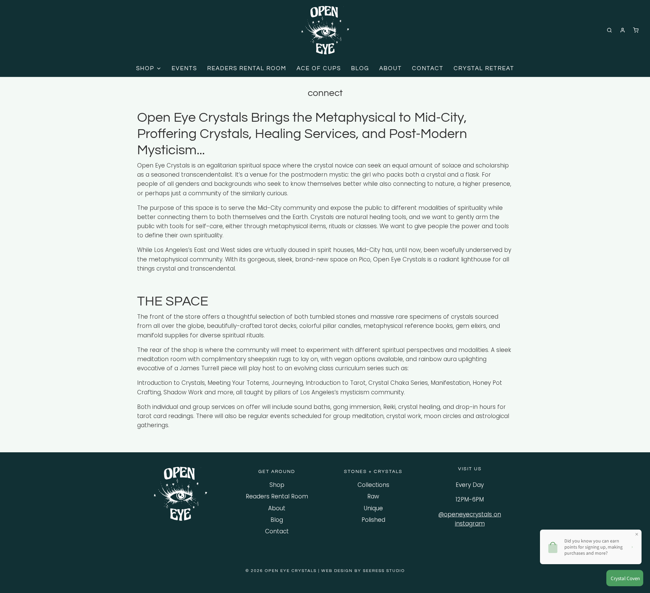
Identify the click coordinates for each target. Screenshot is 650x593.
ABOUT (390, 68)
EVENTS (184, 68)
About (276, 508)
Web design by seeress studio (363, 571)
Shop (276, 485)
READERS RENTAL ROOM (246, 68)
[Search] (609, 30)
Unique (373, 508)
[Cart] (636, 30)
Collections (373, 485)
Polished (373, 520)
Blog (276, 520)
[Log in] (623, 30)
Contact (277, 531)
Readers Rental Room (277, 496)
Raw (373, 496)
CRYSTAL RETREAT (484, 68)
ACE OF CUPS (319, 68)
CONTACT (427, 68)
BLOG (360, 68)
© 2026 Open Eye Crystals (281, 571)
